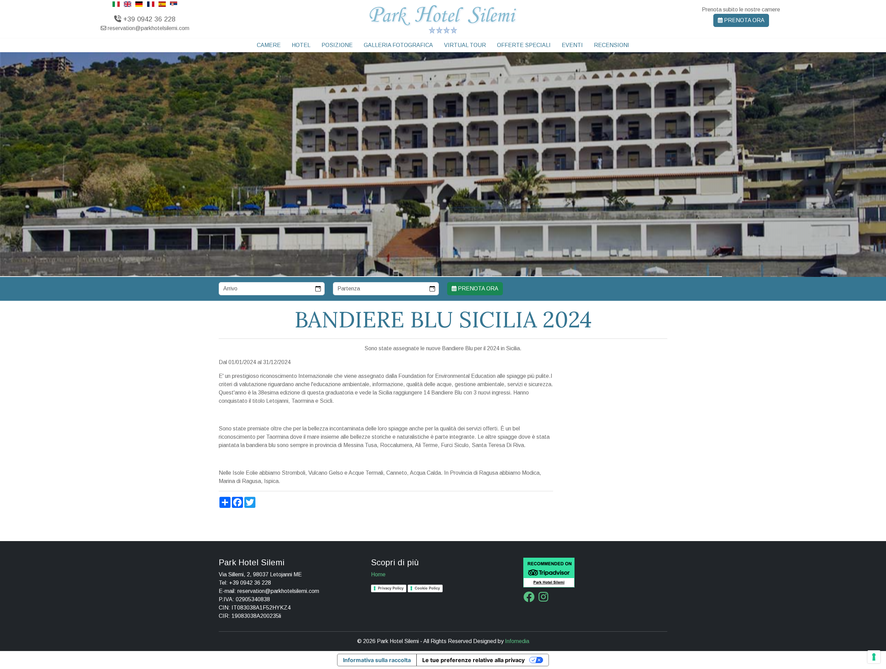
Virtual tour (465, 45)
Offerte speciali (524, 45)
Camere (269, 45)
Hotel (301, 45)
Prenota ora (744, 20)
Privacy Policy (391, 588)
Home (378, 574)
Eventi (572, 45)
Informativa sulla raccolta (377, 660)
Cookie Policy (427, 588)
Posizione (337, 45)
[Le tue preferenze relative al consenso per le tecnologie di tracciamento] (873, 656)
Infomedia (517, 641)
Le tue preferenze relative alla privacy (473, 660)
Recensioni (611, 45)
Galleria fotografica (398, 45)
